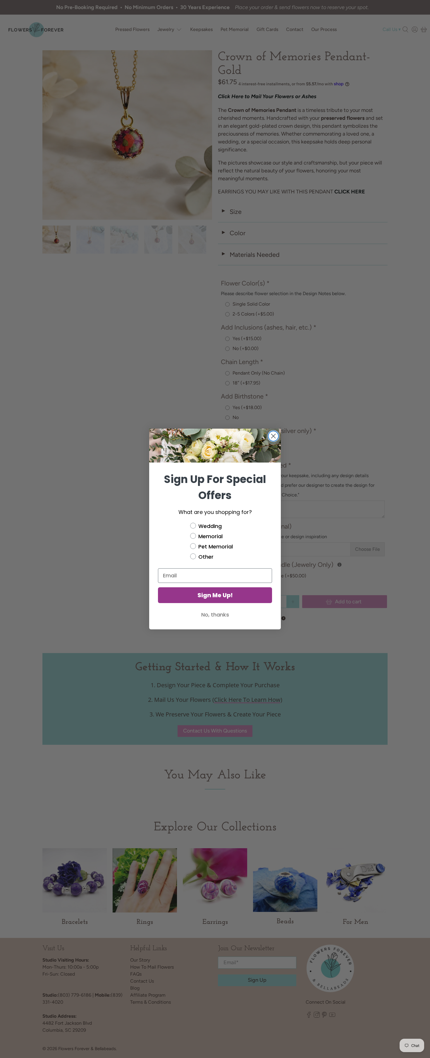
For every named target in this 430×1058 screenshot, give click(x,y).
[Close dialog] (273, 436)
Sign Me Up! (215, 595)
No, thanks (215, 614)
